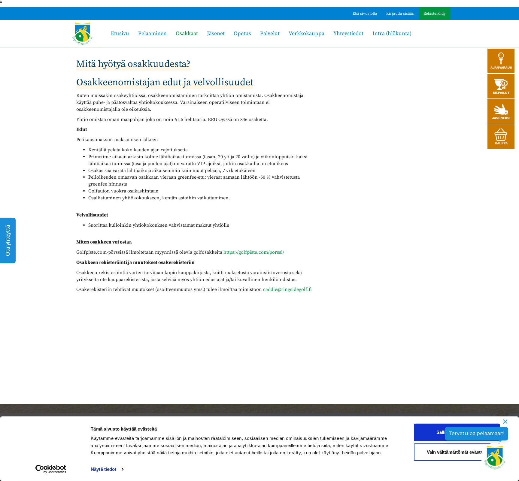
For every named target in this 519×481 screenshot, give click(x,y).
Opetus (242, 33)
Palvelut (270, 33)
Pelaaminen (152, 33)
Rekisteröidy (434, 13)
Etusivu (120, 33)
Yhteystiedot (348, 33)
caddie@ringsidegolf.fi (287, 289)
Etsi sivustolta (365, 13)
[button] (8, 240)
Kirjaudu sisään (400, 13)
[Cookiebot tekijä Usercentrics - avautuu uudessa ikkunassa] (51, 469)
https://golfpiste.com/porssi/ (253, 252)
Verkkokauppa (306, 33)
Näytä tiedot (103, 469)
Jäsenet (216, 33)
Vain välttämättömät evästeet (457, 451)
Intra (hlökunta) (391, 33)
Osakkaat (187, 33)
